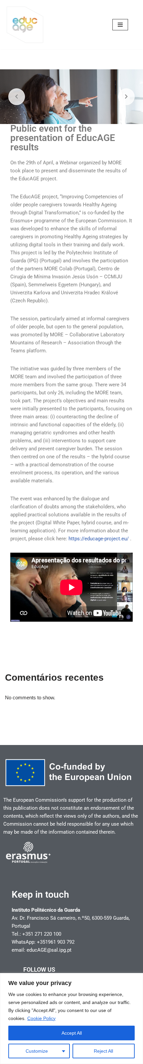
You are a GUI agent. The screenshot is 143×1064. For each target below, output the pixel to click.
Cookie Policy (41, 1018)
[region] (71, 1018)
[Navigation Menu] (120, 24)
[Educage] (25, 25)
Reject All (103, 1051)
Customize (37, 1051)
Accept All (72, 1033)
